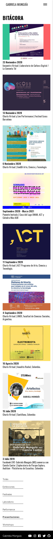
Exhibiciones (9, 487)
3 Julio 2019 (9, 459)
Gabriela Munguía (17, 4)
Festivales (7, 494)
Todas (5, 479)
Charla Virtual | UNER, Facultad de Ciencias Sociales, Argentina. (26, 317)
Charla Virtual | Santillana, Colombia (19, 414)
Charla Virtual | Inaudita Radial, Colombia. (21, 367)
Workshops (8, 525)
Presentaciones (11, 517)
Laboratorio (8, 502)
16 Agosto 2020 (11, 363)
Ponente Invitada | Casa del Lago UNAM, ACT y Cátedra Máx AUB (23, 216)
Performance (9, 509)
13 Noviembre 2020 (12, 113)
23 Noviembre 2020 (12, 62)
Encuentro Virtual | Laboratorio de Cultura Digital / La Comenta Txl (26, 67)
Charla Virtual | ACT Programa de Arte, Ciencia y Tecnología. (25, 267)
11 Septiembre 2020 (13, 262)
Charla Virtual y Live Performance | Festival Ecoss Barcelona (25, 118)
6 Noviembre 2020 (12, 163)
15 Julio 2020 (9, 411)
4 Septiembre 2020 (12, 313)
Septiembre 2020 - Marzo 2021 (18, 211)
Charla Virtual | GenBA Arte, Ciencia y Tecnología (25, 167)
